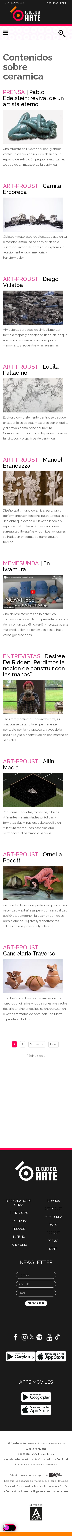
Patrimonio (18, 1244)
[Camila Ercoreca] (33, 215)
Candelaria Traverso (29, 953)
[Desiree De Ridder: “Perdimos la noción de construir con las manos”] (33, 697)
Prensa (14, 92)
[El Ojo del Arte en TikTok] (57, 1336)
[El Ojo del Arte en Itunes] (51, 1356)
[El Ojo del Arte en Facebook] (16, 1339)
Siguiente (36, 1044)
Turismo (19, 1236)
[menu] (5, 33)
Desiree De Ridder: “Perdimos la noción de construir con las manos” (34, 665)
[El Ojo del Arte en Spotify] (39, 1339)
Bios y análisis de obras (18, 1202)
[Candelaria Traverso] (33, 976)
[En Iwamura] (33, 592)
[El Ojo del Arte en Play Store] (20, 1356)
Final (53, 1044)
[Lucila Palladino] (33, 395)
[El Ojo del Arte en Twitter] (32, 1336)
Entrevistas (21, 656)
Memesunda (21, 563)
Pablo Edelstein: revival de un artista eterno (33, 98)
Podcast (53, 1233)
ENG (55, 3)
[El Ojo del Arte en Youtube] (49, 1339)
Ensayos (19, 1228)
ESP (49, 3)
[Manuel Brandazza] (33, 488)
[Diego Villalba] (33, 308)
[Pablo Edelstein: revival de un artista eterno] (33, 127)
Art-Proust (20, 186)
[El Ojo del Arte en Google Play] (36, 1397)
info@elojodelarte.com (43, 1454)
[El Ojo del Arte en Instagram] (25, 1339)
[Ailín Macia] (33, 790)
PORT (63, 3)
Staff (53, 1248)
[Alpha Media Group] (36, 1512)
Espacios (53, 1200)
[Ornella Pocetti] (33, 883)
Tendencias (18, 1220)
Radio (53, 1224)
